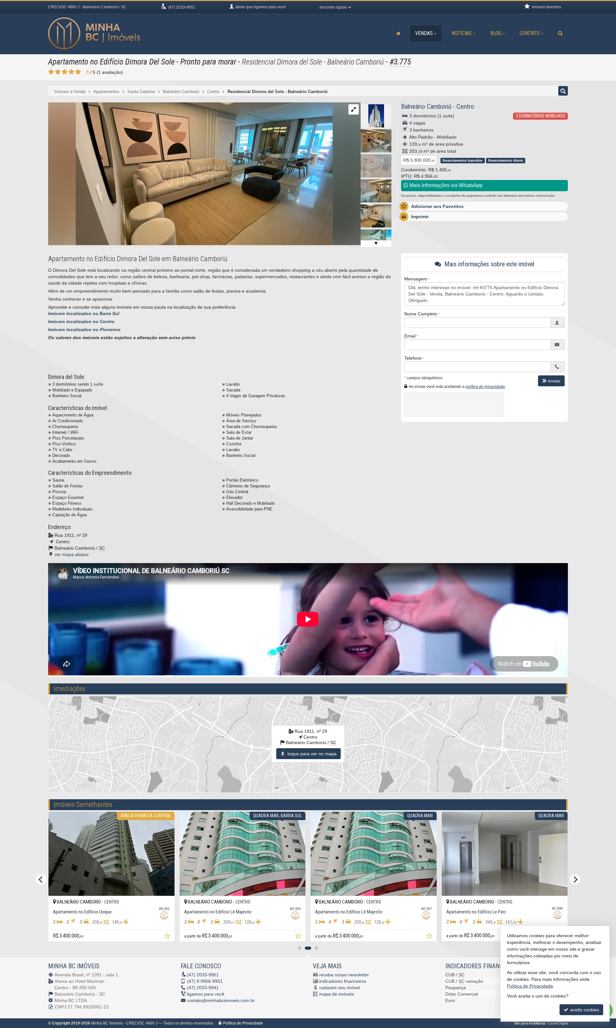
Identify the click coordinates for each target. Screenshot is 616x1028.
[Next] (574, 879)
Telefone (413, 358)
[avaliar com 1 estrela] (51, 72)
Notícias (461, 33)
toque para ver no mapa (311, 753)
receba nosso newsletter (344, 974)
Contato (530, 33)
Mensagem (415, 278)
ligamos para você (205, 994)
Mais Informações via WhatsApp (445, 185)
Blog (495, 33)
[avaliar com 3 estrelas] (65, 72)
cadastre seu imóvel (339, 987)
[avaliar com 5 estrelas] (78, 72)
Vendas (424, 33)
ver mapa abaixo (72, 554)
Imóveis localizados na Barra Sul (83, 313)
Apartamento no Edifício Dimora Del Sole (111, 61)
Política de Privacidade (243, 1023)
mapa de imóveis (336, 994)
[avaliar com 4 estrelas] (71, 72)
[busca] (560, 33)
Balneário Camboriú (426, 106)
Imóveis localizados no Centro (81, 321)
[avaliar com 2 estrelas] (58, 72)
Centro (465, 106)
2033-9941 (203, 987)
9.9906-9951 (205, 981)
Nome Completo (420, 313)
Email (409, 335)
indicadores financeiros (342, 981)
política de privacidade (485, 386)
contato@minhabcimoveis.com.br (221, 1000)
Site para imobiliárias (530, 1023)
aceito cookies (584, 1009)
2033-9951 (181, 7)
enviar (554, 380)
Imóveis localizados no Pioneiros (84, 329)
